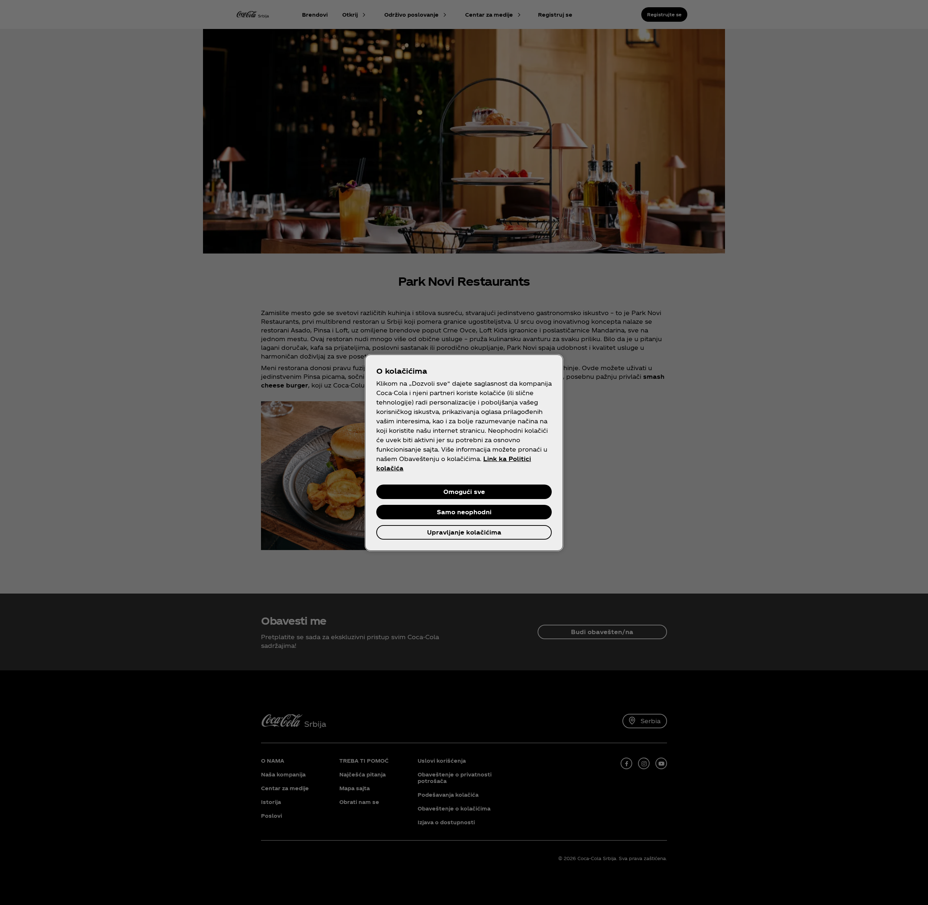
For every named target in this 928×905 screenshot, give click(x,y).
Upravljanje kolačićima (464, 532)
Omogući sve (464, 491)
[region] (464, 452)
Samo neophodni (464, 511)
